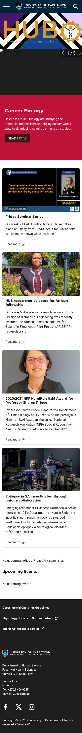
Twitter (18, 707)
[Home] (26, 653)
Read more (17, 138)
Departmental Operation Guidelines (25, 607)
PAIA (27, 724)
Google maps (21, 693)
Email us (7, 685)
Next (79, 53)
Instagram (31, 707)
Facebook (6, 707)
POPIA (19, 724)
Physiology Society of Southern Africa (27, 618)
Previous (63, 53)
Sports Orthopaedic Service (20, 628)
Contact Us (9, 681)
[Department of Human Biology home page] (42, 31)
